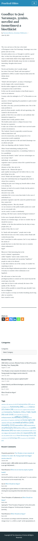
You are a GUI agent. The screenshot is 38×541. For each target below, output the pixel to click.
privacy (28, 428)
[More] (22, 319)
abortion (4, 404)
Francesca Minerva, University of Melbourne (15, 33)
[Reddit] (7, 319)
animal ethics (24, 404)
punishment (27, 430)
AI (17, 404)
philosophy (10, 428)
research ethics (17, 433)
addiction (11, 404)
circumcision (18, 409)
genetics (13, 420)
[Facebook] (11, 319)
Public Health (17, 430)
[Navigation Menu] (34, 3)
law (12, 423)
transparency (24, 438)
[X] (3, 319)
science (9, 435)
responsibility (29, 433)
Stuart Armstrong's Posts (26, 435)
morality (8, 425)
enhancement (7, 417)
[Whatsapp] (18, 319)
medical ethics (24, 422)
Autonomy (16, 406)
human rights (29, 420)
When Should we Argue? (8, 392)
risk (3, 435)
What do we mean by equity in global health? (14, 379)
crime (16, 414)
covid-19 (9, 414)
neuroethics (21, 425)
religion (7, 433)
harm (19, 420)
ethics (21, 417)
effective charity (23, 414)
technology (14, 438)
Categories (4, 349)
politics (21, 428)
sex (14, 435)
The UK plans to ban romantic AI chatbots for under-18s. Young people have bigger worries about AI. (17, 455)
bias (26, 407)
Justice (5, 423)
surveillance (5, 438)
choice (9, 409)
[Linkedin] (14, 319)
